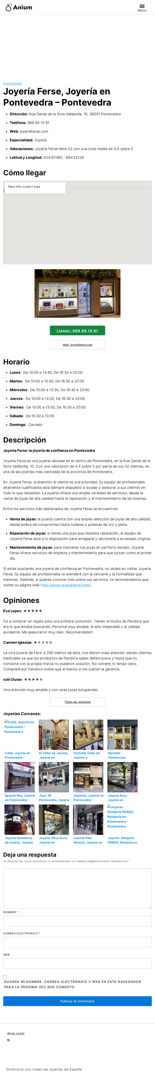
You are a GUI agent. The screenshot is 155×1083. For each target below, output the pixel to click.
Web (6, 954)
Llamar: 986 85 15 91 (77, 331)
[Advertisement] (77, 44)
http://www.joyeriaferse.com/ (66, 585)
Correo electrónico (21, 933)
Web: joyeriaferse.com (77, 344)
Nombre (11, 912)
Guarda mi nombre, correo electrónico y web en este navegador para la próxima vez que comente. (72, 984)
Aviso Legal (15, 1033)
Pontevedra (12, 83)
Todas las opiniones (77, 702)
